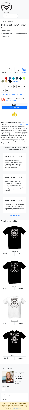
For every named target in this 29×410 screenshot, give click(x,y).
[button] (24, 70)
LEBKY (4, 21)
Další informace (17, 409)
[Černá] (10, 81)
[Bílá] (2, 78)
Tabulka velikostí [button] (5, 94)
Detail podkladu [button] (23, 124)
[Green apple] (24, 78)
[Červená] (6, 78)
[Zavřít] (28, 408)
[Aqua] (13, 78)
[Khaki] (2, 81)
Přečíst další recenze (14, 215)
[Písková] (6, 81)
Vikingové (10, 21)
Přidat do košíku (14, 107)
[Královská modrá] (10, 78)
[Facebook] (3, 389)
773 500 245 (18, 378)
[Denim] (17, 78)
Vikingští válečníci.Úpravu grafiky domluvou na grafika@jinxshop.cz (14, 31)
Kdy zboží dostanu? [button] (11, 100)
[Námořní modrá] (20, 78)
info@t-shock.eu (20, 377)
